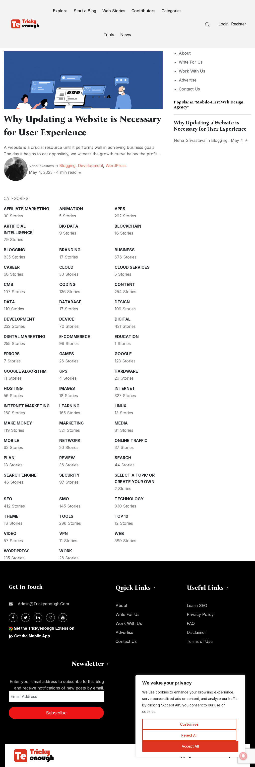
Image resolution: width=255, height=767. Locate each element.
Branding (69, 249)
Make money (18, 423)
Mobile (11, 440)
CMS (8, 284)
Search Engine (20, 475)
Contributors (143, 10)
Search (123, 457)
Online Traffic (131, 440)
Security (69, 475)
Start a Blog (85, 10)
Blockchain (128, 226)
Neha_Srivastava (189, 140)
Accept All (190, 746)
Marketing (71, 423)
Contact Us (189, 88)
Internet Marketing (27, 405)
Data (9, 301)
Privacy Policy (200, 614)
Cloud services (132, 267)
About (185, 53)
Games (66, 353)
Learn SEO (197, 605)
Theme (11, 516)
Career (12, 267)
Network (69, 440)
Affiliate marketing (26, 208)
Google (123, 353)
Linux (121, 405)
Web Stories (113, 10)
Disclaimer (196, 632)
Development (90, 165)
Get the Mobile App (32, 636)
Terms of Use (200, 641)
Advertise (187, 80)
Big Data (68, 226)
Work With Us (192, 71)
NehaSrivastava (41, 166)
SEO (8, 498)
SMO (64, 498)
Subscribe (56, 712)
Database (70, 301)
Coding (67, 284)
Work (65, 550)
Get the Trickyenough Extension (44, 628)
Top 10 (121, 516)
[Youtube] (63, 617)
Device (66, 319)
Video (10, 533)
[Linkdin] (38, 617)
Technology (129, 498)
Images (67, 388)
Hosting (13, 388)
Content (125, 284)
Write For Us (191, 62)
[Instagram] (50, 617)
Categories (172, 10)
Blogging (67, 165)
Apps (120, 208)
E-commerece (74, 336)
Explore (60, 10)
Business (125, 249)
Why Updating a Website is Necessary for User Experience (210, 126)
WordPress (116, 165)
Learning (69, 405)
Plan (9, 457)
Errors (12, 353)
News (125, 34)
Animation (71, 208)
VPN (63, 533)
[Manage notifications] (243, 756)
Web (119, 533)
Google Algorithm (25, 371)
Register (238, 23)
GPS (63, 371)
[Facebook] (13, 617)
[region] (190, 716)
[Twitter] (25, 617)
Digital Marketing (24, 336)
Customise (189, 724)
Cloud (66, 267)
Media (121, 423)
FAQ (191, 623)
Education (127, 336)
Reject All (189, 735)
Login (223, 23)
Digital (122, 319)
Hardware (126, 371)
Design (122, 301)
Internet (125, 388)
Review (67, 457)
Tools (109, 34)
